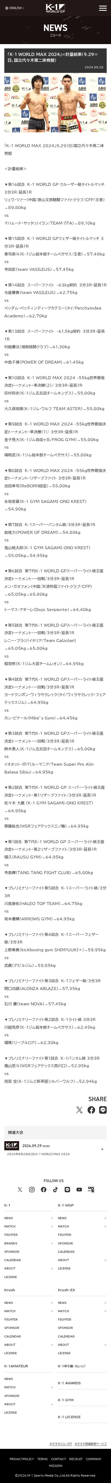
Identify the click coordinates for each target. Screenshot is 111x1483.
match (9, 1226)
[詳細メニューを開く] (103, 8)
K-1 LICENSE (69, 1416)
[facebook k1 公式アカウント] (43, 1189)
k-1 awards (69, 1383)
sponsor (11, 1251)
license (10, 1277)
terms (42, 1459)
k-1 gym (66, 1400)
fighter (11, 1234)
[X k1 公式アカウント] (20, 1189)
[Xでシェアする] (79, 1110)
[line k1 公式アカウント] (67, 1189)
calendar (12, 1260)
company (93, 1459)
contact (58, 1459)
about (9, 1268)
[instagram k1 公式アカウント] (32, 1189)
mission (55, 1465)
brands (10, 1243)
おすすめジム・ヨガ (61, 1443)
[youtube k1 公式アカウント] (79, 1189)
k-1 (71, 1366)
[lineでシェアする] (103, 1110)
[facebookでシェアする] (91, 1110)
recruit (76, 1459)
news (8, 1218)
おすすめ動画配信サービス (91, 1443)
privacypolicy (22, 1459)
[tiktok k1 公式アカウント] (55, 1189)
